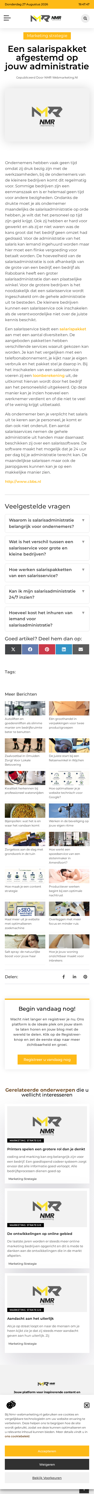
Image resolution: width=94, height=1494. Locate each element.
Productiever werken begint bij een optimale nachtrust (65, 891)
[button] (86, 1405)
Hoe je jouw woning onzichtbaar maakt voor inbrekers (66, 956)
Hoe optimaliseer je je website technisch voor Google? (66, 793)
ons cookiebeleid (17, 1436)
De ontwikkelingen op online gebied (39, 1234)
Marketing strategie (47, 35)
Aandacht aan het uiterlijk (30, 1318)
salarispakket (72, 329)
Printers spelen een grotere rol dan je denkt (46, 1149)
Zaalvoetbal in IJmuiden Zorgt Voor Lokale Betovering (22, 760)
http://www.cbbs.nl (23, 481)
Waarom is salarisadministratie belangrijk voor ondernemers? (47, 523)
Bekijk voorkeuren (47, 1478)
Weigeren (47, 1464)
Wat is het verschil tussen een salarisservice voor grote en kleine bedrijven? (47, 547)
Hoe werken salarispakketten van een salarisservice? (47, 572)
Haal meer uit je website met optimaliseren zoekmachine (22, 923)
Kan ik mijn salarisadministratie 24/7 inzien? (47, 594)
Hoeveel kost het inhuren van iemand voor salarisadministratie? (47, 619)
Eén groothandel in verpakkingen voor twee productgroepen (66, 723)
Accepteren (47, 1451)
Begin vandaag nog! (47, 1008)
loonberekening (49, 375)
